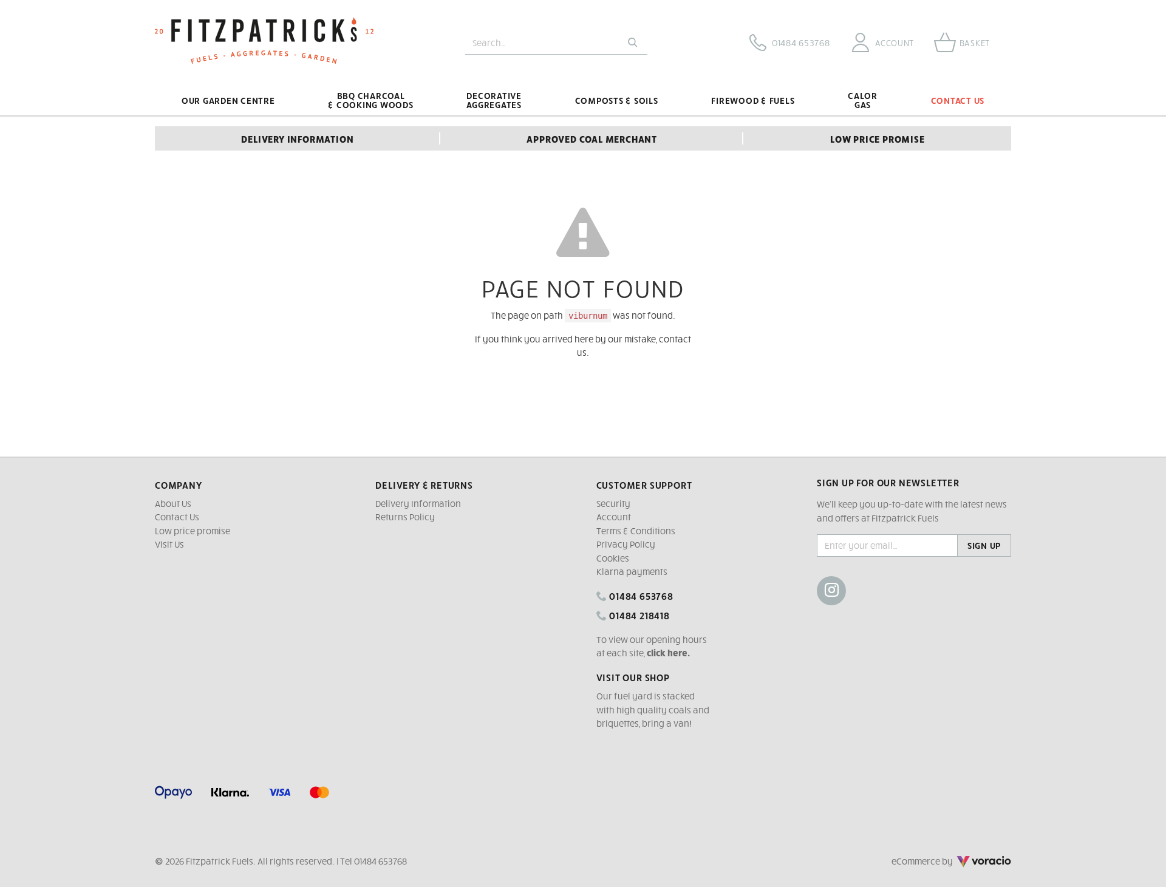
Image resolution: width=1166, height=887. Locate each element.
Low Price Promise (877, 138)
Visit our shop (633, 677)
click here (667, 652)
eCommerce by (939, 860)
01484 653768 (640, 596)
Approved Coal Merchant (592, 138)
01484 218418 (638, 615)
